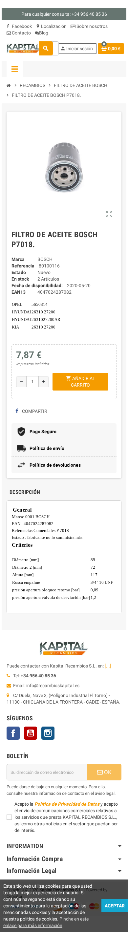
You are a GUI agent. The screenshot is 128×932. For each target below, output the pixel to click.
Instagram (47, 733)
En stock (20, 279)
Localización (51, 26)
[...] (108, 665)
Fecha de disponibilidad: (37, 285)
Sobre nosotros (91, 26)
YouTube (30, 733)
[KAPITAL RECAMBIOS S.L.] (24, 48)
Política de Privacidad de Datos (66, 804)
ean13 (18, 292)
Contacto (21, 32)
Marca (18, 259)
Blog (43, 32)
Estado (18, 272)
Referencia (22, 265)
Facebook (21, 26)
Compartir (34, 411)
